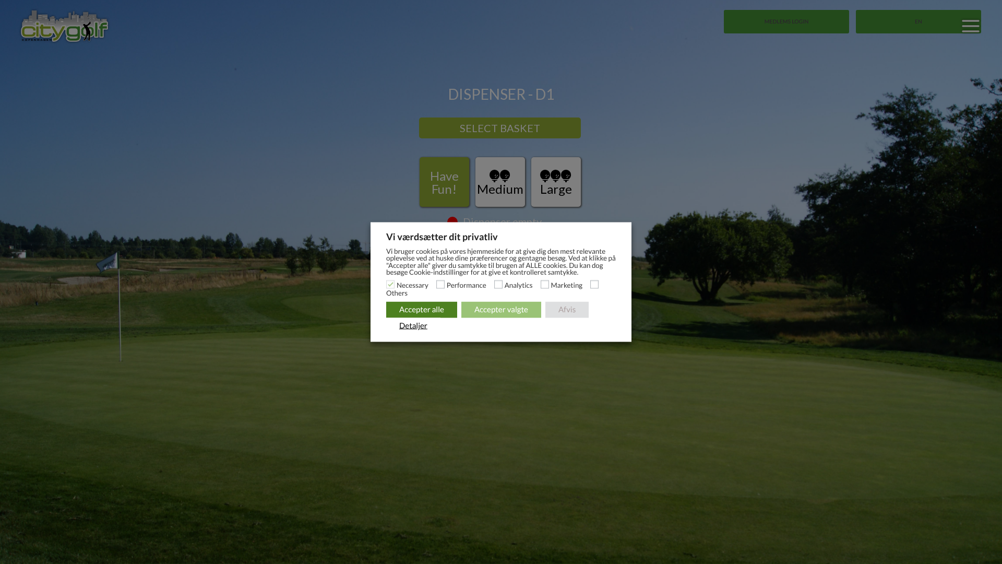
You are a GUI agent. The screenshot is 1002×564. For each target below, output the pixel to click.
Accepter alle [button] (421, 309)
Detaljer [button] (413, 325)
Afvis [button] (567, 309)
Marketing (567, 284)
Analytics (519, 284)
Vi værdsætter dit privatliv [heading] (442, 236)
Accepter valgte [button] (501, 309)
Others (397, 292)
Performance (466, 284)
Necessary (412, 284)
